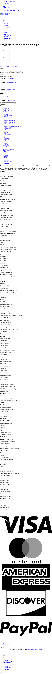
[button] (1, 65)
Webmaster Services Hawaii (35, 649)
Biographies (8, 138)
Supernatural (6, 158)
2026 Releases (6, 109)
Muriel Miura (8, 127)
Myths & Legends (7, 150)
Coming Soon (8, 110)
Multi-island (8, 134)
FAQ (4, 6)
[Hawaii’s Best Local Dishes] (6, 56)
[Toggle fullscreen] (1, 672)
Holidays (7, 119)
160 (7, 93)
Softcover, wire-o (11, 89)
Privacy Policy (6, 7)
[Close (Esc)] (4, 672)
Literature (5, 148)
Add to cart (3, 104)
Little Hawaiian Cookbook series (13, 126)
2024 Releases (6, 113)
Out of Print (5, 154)
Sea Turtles (8, 152)
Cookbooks (6, 48)
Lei (6, 143)
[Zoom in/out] (0, 672)
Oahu (6, 136)
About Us (5, 23)
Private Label (6, 34)
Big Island (7, 131)
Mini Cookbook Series (10, 122)
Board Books (8, 115)
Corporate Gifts (7, 667)
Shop (4, 21)
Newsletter (5, 36)
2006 (8, 96)
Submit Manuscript (7, 661)
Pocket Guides (8, 161)
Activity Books (8, 117)
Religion (5, 157)
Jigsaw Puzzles (6, 146)
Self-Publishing (7, 662)
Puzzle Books (6, 155)
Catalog (5, 32)
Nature (4, 151)
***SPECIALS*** (7, 108)
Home (1, 48)
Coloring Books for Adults (9, 120)
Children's (5, 116)
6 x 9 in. (8, 86)
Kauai (6, 132)
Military (7, 139)
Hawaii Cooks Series (10, 123)
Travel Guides (6, 160)
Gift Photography (7, 129)
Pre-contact (8, 140)
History (4, 137)
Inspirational (6, 145)
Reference (5, 156)
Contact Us (5, 660)
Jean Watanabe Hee (15, 48)
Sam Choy (7, 128)
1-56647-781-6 (10, 78)
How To (4, 142)
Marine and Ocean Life (8, 149)
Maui (6, 133)
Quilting (7, 144)
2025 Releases (6, 111)
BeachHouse (6, 114)
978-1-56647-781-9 (11, 82)
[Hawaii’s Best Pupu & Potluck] (6, 63)
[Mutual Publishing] (5, 14)
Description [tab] (6, 163)
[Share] (3, 672)
